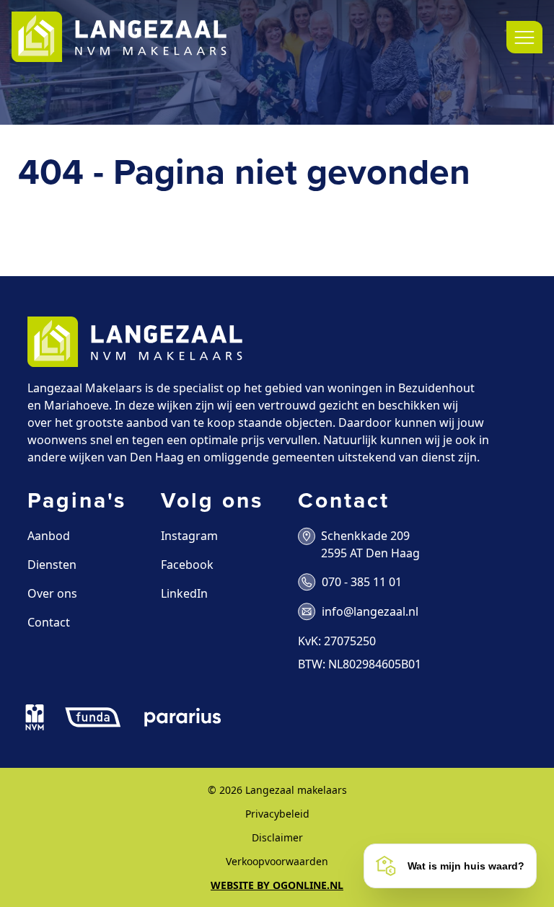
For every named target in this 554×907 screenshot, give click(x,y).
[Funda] (93, 717)
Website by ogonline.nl (277, 885)
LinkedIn (184, 593)
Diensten (51, 564)
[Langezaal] (119, 37)
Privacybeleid (277, 813)
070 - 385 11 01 (362, 582)
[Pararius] (182, 717)
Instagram (189, 536)
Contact (48, 622)
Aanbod (48, 536)
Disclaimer (277, 837)
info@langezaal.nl (370, 611)
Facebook (187, 564)
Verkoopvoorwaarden (277, 861)
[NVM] (34, 717)
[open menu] (524, 37)
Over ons (52, 593)
